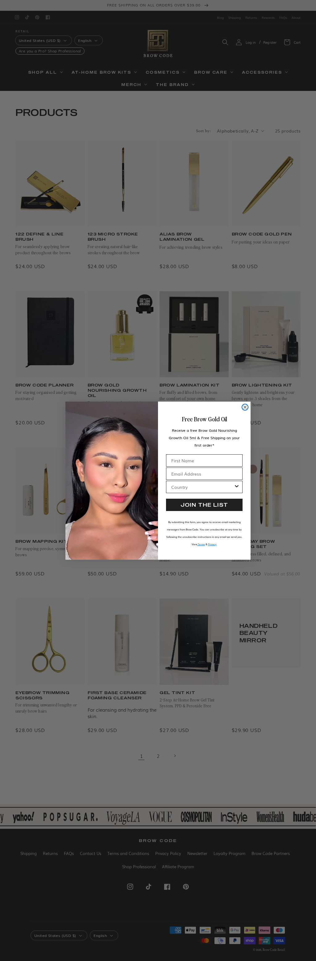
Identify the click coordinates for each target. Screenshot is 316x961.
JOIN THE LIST (204, 505)
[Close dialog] (245, 407)
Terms (201, 544)
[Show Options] (237, 487)
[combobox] (202, 487)
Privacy (212, 544)
